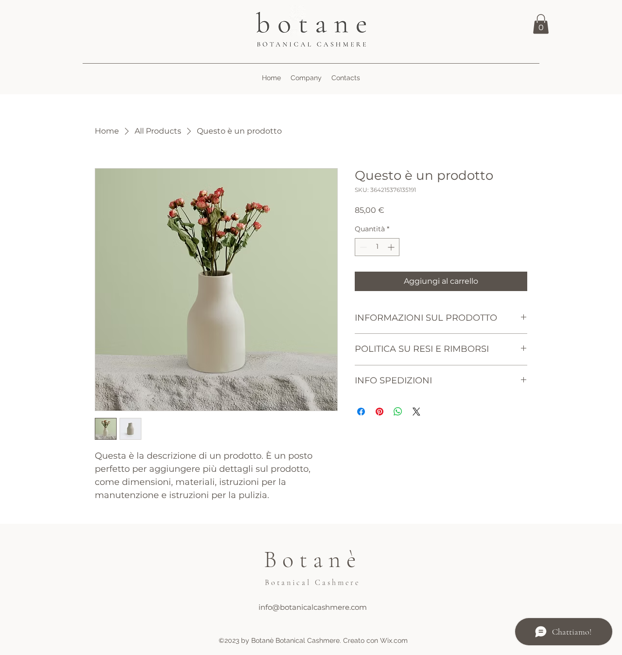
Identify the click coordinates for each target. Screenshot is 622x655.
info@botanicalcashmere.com (313, 607)
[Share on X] (416, 411)
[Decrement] (362, 247)
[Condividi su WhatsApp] (398, 411)
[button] (541, 24)
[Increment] (392, 247)
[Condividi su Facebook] (361, 411)
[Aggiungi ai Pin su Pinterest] (379, 411)
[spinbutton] (377, 247)
